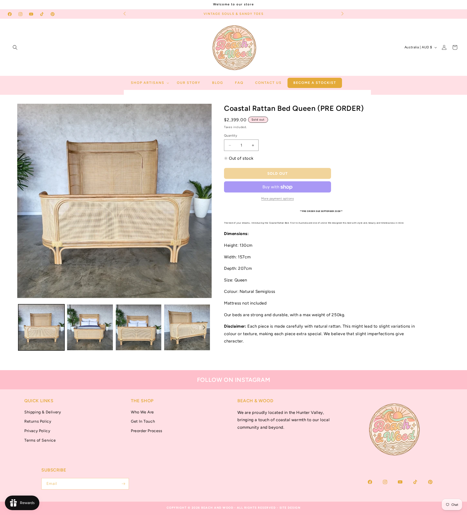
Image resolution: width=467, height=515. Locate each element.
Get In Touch (143, 421)
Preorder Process (146, 430)
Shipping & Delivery (42, 412)
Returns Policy (37, 421)
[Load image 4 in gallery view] (187, 327)
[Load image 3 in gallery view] (139, 327)
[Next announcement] (342, 13)
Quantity (230, 136)
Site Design (290, 507)
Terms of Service (40, 440)
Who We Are (142, 412)
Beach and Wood (217, 507)
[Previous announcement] (124, 13)
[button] (15, 47)
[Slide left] (24, 327)
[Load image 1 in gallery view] (41, 327)
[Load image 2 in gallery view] (90, 327)
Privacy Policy (37, 430)
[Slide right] (204, 327)
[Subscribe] (123, 483)
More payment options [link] (277, 199)
